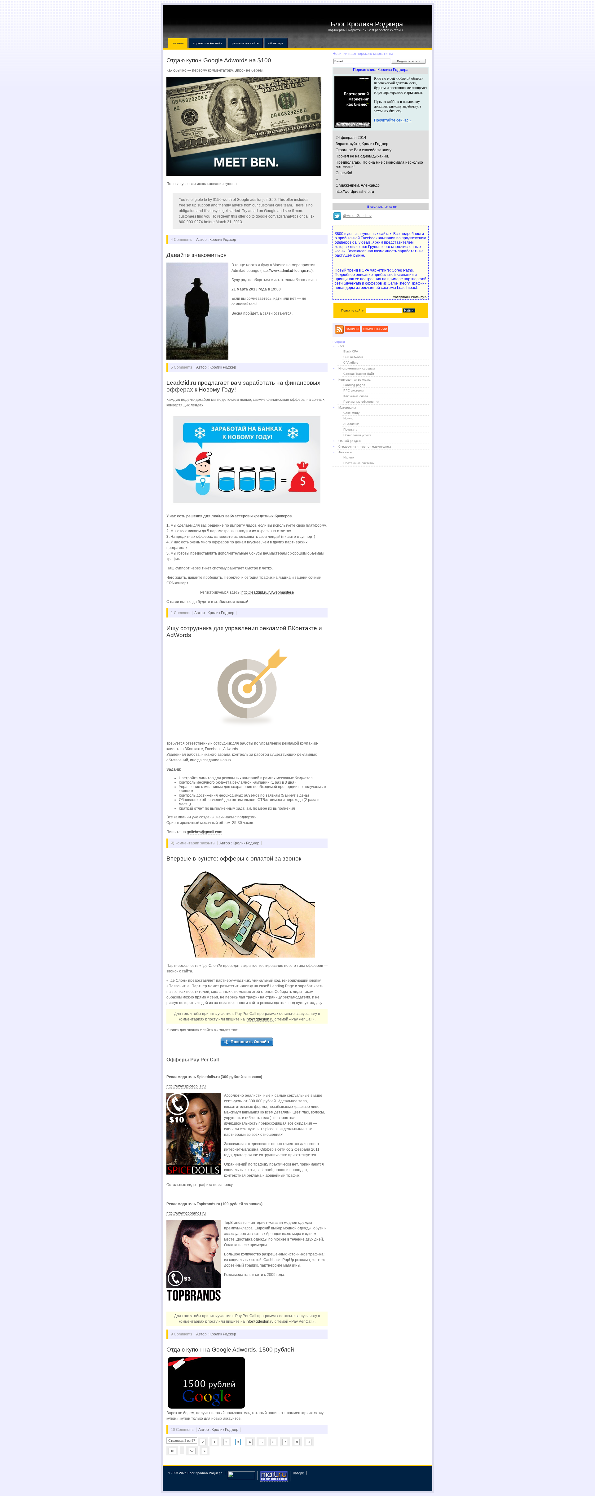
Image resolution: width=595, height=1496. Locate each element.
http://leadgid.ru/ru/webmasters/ (267, 592)
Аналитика (351, 424)
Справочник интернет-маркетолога (364, 446)
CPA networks (353, 357)
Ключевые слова (355, 396)
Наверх (298, 1473)
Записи (352, 329)
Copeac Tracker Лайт (207, 43)
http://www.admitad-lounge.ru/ (286, 270)
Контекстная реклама (354, 379)
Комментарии (375, 329)
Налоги (348, 457)
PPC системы (353, 390)
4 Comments (181, 239)
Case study (351, 412)
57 (192, 1451)
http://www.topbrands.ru (186, 1213)
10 (172, 1451)
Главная (177, 43)
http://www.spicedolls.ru (186, 1086)
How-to (348, 418)
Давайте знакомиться (196, 255)
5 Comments (181, 367)
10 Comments (182, 1429)
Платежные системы (358, 463)
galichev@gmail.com (204, 832)
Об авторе (276, 43)
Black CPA (350, 351)
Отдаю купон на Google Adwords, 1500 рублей (230, 1349)
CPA (341, 346)
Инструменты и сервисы (356, 368)
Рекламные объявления (361, 401)
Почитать (350, 429)
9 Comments (181, 1334)
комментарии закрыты (195, 843)
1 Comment (180, 613)
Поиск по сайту (352, 310)
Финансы (345, 452)
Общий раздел (349, 441)
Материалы (347, 407)
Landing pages (354, 385)
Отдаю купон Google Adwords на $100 (218, 60)
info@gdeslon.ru (260, 1019)
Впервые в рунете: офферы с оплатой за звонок (233, 858)
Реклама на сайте (245, 43)
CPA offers (350, 362)
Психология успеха (357, 435)
